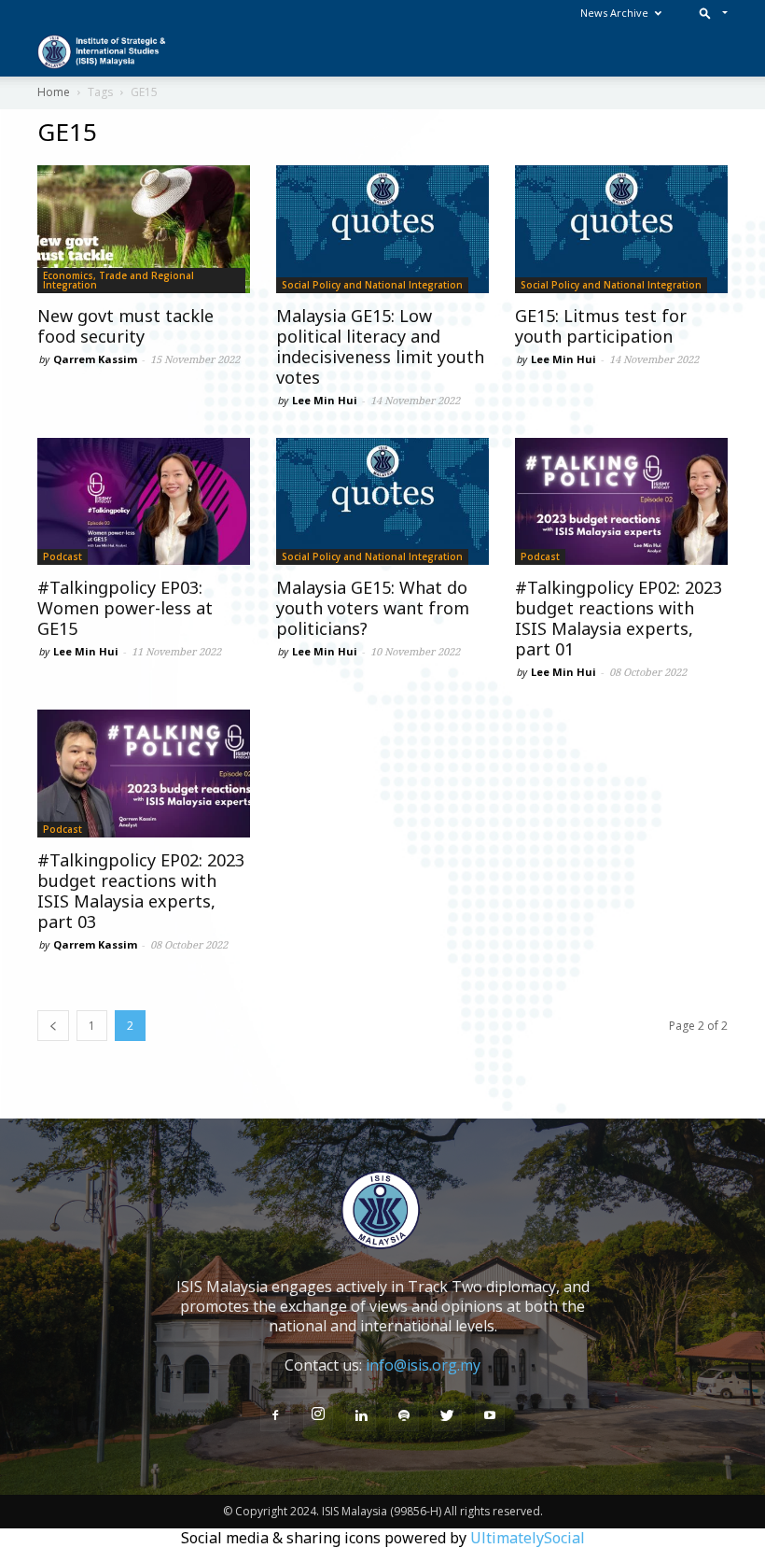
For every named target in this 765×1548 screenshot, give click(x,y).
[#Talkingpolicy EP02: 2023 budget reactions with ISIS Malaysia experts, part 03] (143, 773)
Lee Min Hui (324, 400)
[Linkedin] (361, 1416)
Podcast (62, 556)
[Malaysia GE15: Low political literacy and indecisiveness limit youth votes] (382, 229)
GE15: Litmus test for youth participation (601, 325)
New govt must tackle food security (125, 325)
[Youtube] (490, 1416)
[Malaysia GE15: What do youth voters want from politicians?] (382, 502)
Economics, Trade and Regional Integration (118, 280)
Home (53, 92)
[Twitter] (447, 1416)
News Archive (614, 13)
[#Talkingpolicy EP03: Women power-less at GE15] (143, 502)
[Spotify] (404, 1416)
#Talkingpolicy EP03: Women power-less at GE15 (125, 608)
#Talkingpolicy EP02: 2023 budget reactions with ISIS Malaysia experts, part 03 (140, 891)
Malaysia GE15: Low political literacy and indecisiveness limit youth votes (380, 346)
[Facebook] (275, 1416)
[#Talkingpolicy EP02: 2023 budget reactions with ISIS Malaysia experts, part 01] (621, 502)
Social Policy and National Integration (372, 284)
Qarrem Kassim (95, 359)
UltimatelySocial (527, 1537)
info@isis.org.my (423, 1365)
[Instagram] (318, 1414)
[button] (709, 13)
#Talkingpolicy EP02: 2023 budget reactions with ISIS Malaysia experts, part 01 (618, 618)
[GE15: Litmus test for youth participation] (621, 229)
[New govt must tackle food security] (143, 229)
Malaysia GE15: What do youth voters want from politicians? (372, 608)
